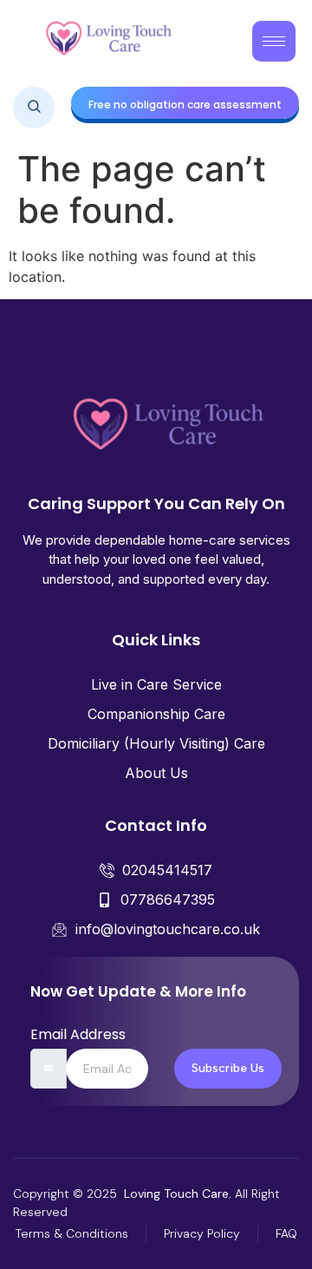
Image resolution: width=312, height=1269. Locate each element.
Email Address (78, 1035)
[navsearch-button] (34, 107)
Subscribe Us (228, 1068)
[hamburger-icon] (274, 41)
